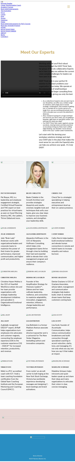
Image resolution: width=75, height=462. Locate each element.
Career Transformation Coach (11, 5)
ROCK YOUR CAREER (8, 31)
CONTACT (4, 37)
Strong (3, 18)
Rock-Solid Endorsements (9, 9)
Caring (3, 14)
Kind (2, 16)
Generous (4, 20)
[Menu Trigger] (68, 6)
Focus (3, 13)
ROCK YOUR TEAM (7, 29)
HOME (3, 27)
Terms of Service (37, 455)
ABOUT (3, 33)
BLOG (3, 35)
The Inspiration (6, 11)
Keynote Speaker (6, 3)
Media (3, 22)
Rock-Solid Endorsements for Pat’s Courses (15, 24)
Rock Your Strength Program (10, 25)
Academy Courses (7, 7)
